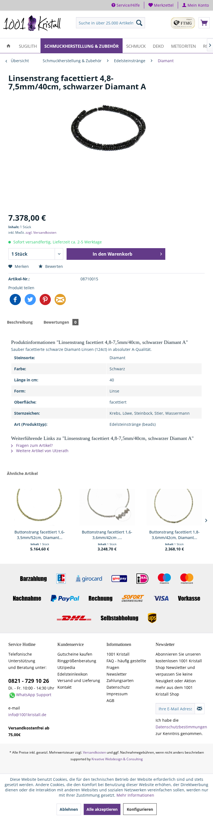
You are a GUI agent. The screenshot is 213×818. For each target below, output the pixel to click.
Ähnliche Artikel (22, 473)
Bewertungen (60, 322)
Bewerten (53, 266)
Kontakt (64, 687)
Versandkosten (94, 752)
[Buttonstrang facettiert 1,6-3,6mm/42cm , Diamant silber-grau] (107, 507)
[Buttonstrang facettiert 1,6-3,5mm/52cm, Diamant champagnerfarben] (40, 507)
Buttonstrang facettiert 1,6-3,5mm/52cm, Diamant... (39, 534)
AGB (110, 700)
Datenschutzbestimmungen (181, 726)
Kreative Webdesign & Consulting (117, 759)
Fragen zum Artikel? (34, 445)
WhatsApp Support (33, 694)
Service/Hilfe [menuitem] (127, 5)
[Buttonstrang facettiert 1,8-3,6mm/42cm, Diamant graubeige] (174, 507)
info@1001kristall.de (27, 714)
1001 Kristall (118, 654)
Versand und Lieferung (78, 680)
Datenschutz (118, 687)
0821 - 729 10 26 (28, 680)
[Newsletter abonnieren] (199, 708)
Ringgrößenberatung (76, 660)
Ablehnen (69, 809)
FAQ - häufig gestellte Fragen (126, 664)
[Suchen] (139, 22)
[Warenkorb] (204, 22)
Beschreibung (20, 322)
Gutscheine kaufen (74, 654)
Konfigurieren (140, 809)
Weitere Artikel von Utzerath (42, 450)
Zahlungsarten (120, 680)
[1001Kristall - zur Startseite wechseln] (32, 24)
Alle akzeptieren (102, 809)
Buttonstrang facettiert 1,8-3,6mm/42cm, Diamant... (174, 534)
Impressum (117, 693)
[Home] (8, 45)
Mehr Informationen (135, 795)
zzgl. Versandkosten (41, 232)
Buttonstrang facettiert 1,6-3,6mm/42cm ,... (107, 534)
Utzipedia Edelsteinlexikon (72, 671)
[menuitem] (161, 5)
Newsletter (116, 674)
